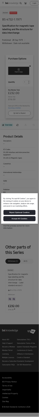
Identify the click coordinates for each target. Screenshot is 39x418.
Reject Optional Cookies (19, 212)
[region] (19, 208)
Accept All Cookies (19, 219)
